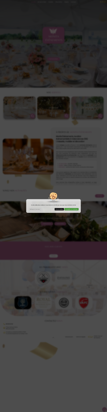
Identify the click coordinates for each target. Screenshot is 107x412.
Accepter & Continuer (71, 209)
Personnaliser (59, 209)
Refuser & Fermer (35, 209)
